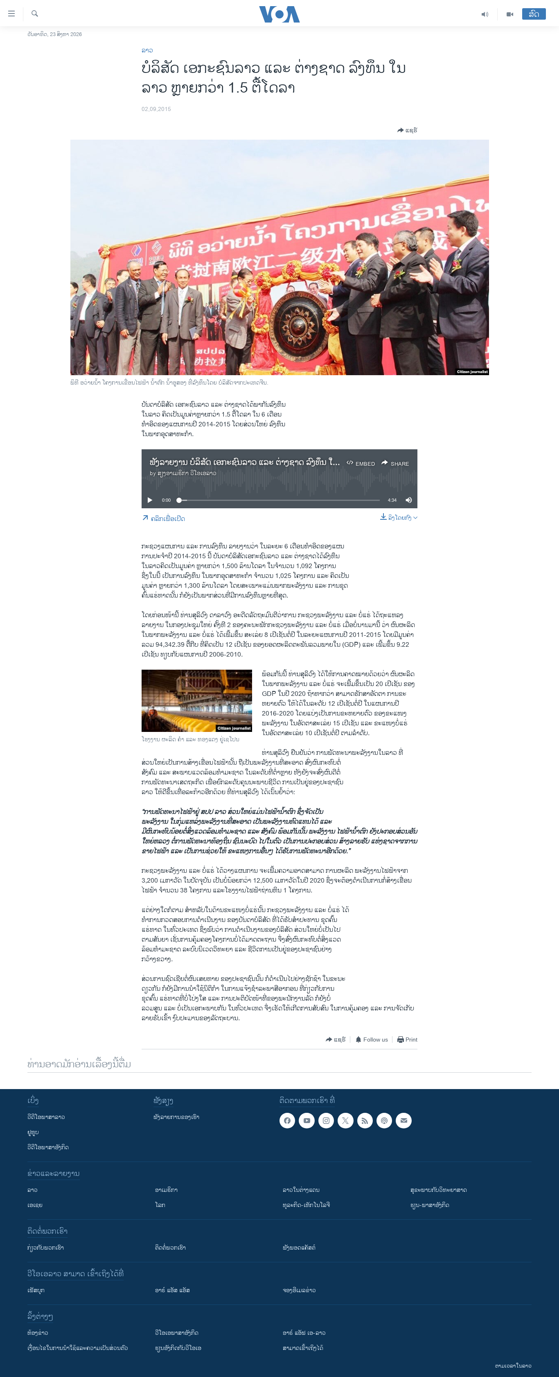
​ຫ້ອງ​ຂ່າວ (37, 1333)
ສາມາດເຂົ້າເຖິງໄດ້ (303, 1348)
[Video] (510, 14)
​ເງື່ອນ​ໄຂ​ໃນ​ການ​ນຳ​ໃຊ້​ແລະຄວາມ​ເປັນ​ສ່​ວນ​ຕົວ (77, 1348)
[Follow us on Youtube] (306, 1120)
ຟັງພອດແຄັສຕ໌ (299, 1247)
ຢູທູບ (33, 1132)
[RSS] (365, 1120)
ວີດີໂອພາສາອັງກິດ (48, 1147)
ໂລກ (160, 1205)
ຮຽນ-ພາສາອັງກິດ (429, 1205)
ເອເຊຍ (35, 1205)
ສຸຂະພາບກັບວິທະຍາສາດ (438, 1190)
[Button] (407, 130)
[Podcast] (384, 1120)
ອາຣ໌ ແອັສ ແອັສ (172, 1290)
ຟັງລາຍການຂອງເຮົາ (176, 1117)
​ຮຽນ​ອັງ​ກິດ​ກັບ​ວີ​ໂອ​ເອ (178, 1348)
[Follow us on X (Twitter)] (345, 1120)
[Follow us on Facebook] (287, 1120)
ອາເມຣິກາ (166, 1190)
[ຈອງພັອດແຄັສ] (403, 1120)
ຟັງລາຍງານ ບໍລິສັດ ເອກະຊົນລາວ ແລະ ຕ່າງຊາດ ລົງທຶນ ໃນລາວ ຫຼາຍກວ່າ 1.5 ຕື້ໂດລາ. (288, 462)
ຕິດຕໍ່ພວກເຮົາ (170, 1247)
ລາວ (147, 50)
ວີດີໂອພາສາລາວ (46, 1117)
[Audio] (485, 14)
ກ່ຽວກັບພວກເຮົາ (45, 1247)
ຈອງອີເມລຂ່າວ (299, 1290)
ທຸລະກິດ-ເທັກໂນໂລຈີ (306, 1205)
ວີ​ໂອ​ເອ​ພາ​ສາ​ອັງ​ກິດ (176, 1333)
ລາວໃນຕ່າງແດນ (301, 1190)
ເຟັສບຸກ (36, 1290)
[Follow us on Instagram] (326, 1120)
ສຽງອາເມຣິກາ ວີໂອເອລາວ (187, 473)
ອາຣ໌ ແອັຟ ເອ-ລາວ (304, 1333)
